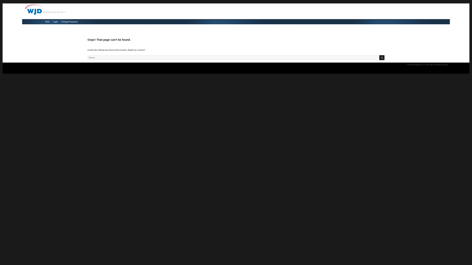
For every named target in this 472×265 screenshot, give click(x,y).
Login (55, 22)
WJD (47, 22)
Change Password (69, 22)
